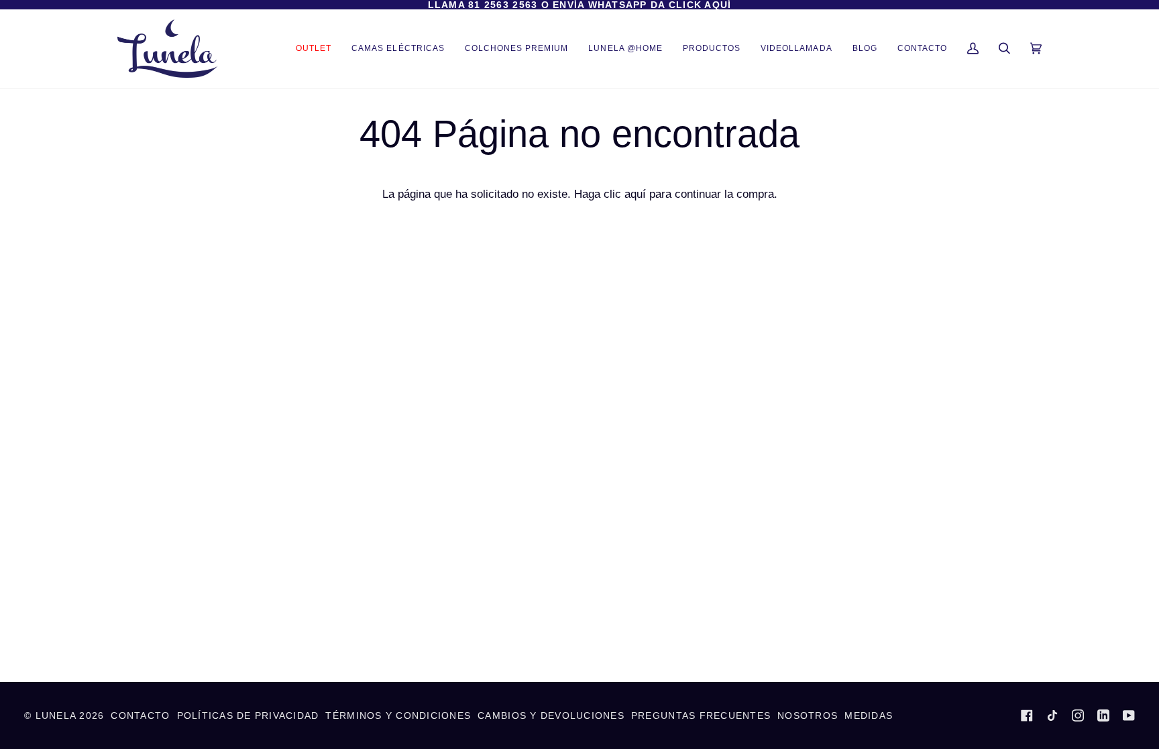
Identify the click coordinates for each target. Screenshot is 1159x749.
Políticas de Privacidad (248, 715)
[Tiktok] (1052, 715)
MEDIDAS (868, 715)
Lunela (58, 715)
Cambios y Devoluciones (551, 715)
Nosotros (807, 715)
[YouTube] (1129, 715)
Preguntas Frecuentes (701, 715)
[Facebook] (1027, 715)
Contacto (140, 715)
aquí (635, 194)
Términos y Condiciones (398, 715)
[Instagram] (1078, 715)
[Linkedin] (1103, 715)
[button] (712, 48)
